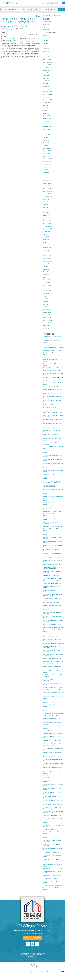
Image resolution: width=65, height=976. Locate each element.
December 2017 (47, 317)
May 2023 (46, 142)
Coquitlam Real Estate (49, 474)
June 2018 (46, 301)
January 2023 (46, 153)
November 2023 (47, 126)
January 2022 (46, 185)
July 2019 (45, 266)
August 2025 (46, 70)
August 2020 (46, 231)
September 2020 (47, 228)
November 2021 (47, 191)
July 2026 (45, 40)
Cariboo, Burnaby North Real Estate (52, 427)
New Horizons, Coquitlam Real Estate (53, 661)
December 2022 (47, 156)
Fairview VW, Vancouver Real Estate (52, 526)
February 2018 (47, 312)
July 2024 (45, 105)
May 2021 (46, 207)
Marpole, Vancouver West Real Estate (53, 627)
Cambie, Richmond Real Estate (51, 410)
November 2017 (47, 320)
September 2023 (47, 132)
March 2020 (46, 245)
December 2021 (47, 188)
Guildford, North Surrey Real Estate (52, 578)
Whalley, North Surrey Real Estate (52, 875)
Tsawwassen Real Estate (50, 829)
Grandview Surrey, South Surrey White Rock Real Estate (51, 567)
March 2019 (46, 277)
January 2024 (46, 121)
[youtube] (32, 944)
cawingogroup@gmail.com (49, 3)
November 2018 (47, 288)
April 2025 (46, 81)
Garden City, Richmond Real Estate (52, 557)
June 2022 (46, 172)
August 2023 (46, 134)
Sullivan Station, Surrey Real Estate (52, 804)
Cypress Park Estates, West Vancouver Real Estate (50, 485)
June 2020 (46, 237)
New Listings (46, 24)
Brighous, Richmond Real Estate (51, 380)
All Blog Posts (47, 21)
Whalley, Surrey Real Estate (50, 878)
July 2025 (45, 73)
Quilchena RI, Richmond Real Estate (52, 716)
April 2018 (46, 306)
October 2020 (47, 226)
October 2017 (47, 323)
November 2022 (47, 159)
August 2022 (46, 167)
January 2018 (46, 315)
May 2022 (46, 175)
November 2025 (47, 62)
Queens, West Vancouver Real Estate (53, 713)
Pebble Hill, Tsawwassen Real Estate (53, 690)
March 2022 (46, 180)
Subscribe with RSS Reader (52, 15)
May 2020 (46, 239)
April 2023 (46, 145)
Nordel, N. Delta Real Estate (50, 664)
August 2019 (46, 263)
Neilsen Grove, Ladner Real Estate (52, 658)
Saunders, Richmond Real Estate (52, 740)
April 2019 (46, 274)
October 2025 (47, 64)
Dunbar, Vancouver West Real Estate (53, 496)
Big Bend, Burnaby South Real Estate (53, 357)
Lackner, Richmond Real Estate (51, 602)
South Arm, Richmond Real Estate (52, 756)
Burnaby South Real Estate (50, 407)
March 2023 (46, 148)
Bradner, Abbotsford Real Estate (52, 370)
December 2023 (47, 124)
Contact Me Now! (32, 938)
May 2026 (46, 46)
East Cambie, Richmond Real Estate (52, 511)
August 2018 (46, 296)
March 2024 (46, 116)
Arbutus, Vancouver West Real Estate (53, 347)
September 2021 (47, 196)
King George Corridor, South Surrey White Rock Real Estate (52, 595)
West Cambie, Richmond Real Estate (53, 862)
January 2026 (46, 56)
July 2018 (45, 298)
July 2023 (45, 137)
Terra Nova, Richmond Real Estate (52, 815)
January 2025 (46, 89)
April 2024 (46, 113)
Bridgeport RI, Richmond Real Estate (53, 377)
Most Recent (46, 35)
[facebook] (28, 944)
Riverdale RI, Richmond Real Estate (52, 733)
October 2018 (47, 290)
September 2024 (47, 99)
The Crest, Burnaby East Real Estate (53, 818)
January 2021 (46, 218)
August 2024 (46, 102)
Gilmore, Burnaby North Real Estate (52, 564)
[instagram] (37, 944)
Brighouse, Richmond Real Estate (52, 387)
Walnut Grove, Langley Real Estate (52, 859)
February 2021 (47, 215)
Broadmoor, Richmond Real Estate (52, 393)
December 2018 (47, 285)
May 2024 (46, 110)
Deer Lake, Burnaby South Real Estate (53, 489)
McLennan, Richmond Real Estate (52, 634)
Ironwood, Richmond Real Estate (52, 583)
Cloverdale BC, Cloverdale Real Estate (53, 463)
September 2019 (47, 261)
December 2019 (47, 253)
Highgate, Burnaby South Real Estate (53, 580)
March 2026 (46, 51)
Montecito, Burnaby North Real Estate (53, 643)
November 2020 (47, 223)
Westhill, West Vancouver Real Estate (53, 868)
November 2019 (47, 255)
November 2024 (47, 94)
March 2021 (46, 212)
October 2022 (47, 161)
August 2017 (46, 328)
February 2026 (47, 54)
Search (61, 9)
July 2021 (45, 202)
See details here (11, 40)
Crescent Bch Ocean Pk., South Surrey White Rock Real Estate (51, 481)
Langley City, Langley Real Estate (52, 605)
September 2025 (47, 67)
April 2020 (46, 242)
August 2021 (46, 199)
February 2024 (47, 118)
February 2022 (47, 183)
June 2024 (46, 107)
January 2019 (46, 282)
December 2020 (47, 220)
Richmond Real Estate (49, 731)
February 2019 (47, 280)
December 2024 (47, 91)
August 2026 (46, 38)
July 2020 (45, 234)
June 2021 (46, 204)
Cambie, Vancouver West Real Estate (53, 412)
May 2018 (46, 304)
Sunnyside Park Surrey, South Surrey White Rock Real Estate (53, 812)
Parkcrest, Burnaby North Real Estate (53, 687)
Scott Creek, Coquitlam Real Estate (52, 743)
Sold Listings (46, 29)
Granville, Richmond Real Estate (51, 575)
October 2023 (47, 129)
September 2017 (47, 325)
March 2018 (46, 309)
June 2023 (46, 140)
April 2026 (46, 48)
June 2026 (46, 43)
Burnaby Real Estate (48, 404)
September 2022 (47, 164)
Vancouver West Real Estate (51, 852)
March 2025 (46, 83)
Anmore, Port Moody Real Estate (52, 344)
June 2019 (46, 269)
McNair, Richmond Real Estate (51, 636)
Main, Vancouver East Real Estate (52, 624)
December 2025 (47, 59)
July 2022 (45, 169)
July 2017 (45, 331)
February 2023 (47, 151)
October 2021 (47, 194)
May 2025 (46, 78)
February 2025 (47, 86)
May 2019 (46, 272)
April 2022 (46, 177)
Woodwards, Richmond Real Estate (52, 885)
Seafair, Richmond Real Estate (51, 745)
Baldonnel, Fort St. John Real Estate (52, 350)
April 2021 (46, 210)
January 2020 (46, 250)
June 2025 (46, 75)
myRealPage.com (32, 966)
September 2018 (47, 293)
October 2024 (47, 97)
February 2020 (47, 247)
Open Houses (47, 27)
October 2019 (47, 258)
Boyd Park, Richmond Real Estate (52, 368)
